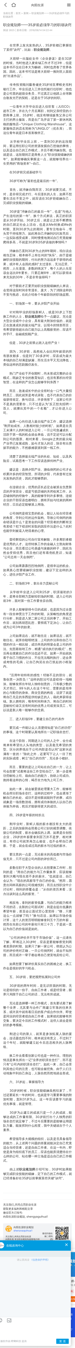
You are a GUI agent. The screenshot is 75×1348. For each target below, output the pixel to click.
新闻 (26, 13)
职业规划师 (41, 50)
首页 (18, 13)
